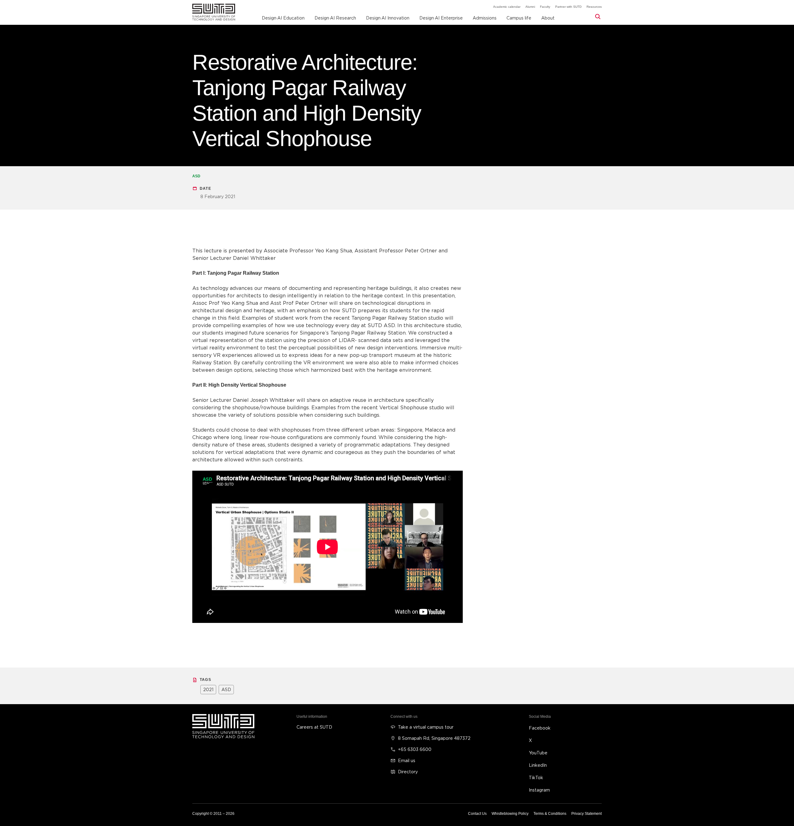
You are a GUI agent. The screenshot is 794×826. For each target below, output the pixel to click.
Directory (408, 771)
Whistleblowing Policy (510, 813)
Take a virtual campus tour (425, 727)
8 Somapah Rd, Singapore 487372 (434, 738)
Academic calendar (506, 6)
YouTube (538, 752)
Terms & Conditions (549, 813)
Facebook (540, 728)
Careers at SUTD (314, 727)
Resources (594, 6)
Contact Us (477, 813)
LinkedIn (538, 765)
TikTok (536, 777)
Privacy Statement (586, 813)
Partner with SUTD (568, 6)
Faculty (545, 6)
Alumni (530, 6)
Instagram (539, 790)
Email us (406, 760)
